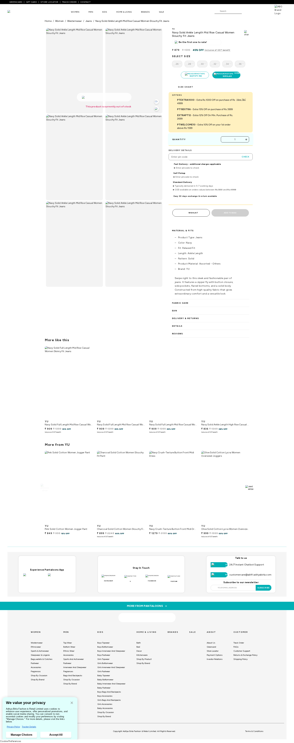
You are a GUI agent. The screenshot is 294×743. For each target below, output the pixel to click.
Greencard (211, 647)
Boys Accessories (104, 696)
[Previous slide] (45, 383)
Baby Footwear (103, 688)
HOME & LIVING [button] (124, 12)
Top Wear (67, 643)
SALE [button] (161, 12)
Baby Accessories (105, 708)
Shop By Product (144, 659)
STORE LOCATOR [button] (49, 2)
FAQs (235, 647)
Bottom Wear (69, 647)
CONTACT (85, 2)
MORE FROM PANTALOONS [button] (147, 606)
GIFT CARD (31, 2)
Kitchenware (142, 655)
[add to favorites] (87, 417)
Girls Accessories (104, 704)
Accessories (36, 667)
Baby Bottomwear (105, 679)
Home (48, 21)
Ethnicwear (36, 647)
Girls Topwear (103, 659)
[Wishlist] (246, 11)
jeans (88, 21)
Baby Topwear (103, 675)
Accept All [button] (55, 734)
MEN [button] (90, 12)
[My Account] (255, 11)
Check (245, 157)
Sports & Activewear (40, 651)
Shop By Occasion (39, 675)
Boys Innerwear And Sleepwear (111, 651)
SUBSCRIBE (263, 588)
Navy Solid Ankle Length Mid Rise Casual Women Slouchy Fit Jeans (132, 21)
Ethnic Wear (68, 651)
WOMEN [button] (75, 12)
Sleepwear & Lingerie (40, 655)
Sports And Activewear (73, 659)
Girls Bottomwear (105, 663)
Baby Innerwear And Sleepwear (111, 684)
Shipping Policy (240, 659)
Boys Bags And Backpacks (109, 692)
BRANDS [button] (145, 12)
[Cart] (265, 11)
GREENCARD (15, 2)
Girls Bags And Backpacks (109, 700)
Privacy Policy (13, 727)
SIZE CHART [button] (185, 87)
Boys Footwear (103, 655)
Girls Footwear (103, 671)
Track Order (238, 643)
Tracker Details (29, 727)
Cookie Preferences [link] (10, 741)
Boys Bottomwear (105, 647)
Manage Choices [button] (21, 734)
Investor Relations (214, 659)
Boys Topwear (103, 643)
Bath (138, 643)
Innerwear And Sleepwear (74, 667)
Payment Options (214, 655)
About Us (211, 643)
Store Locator (212, 651)
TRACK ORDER (69, 2)
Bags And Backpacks (72, 675)
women (59, 21)
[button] (71, 703)
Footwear (35, 663)
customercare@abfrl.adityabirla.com (250, 574)
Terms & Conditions (254, 731)
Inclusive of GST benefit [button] (217, 50)
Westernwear (37, 643)
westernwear (74, 21)
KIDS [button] (104, 12)
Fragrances (35, 671)
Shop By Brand (37, 679)
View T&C (241, 99)
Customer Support (241, 651)
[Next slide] (249, 383)
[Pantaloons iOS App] (34, 576)
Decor (139, 651)
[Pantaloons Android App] (59, 576)
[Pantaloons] (13, 12)
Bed (138, 647)
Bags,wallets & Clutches (41, 659)
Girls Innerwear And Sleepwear (111, 667)
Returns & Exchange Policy (245, 655)
